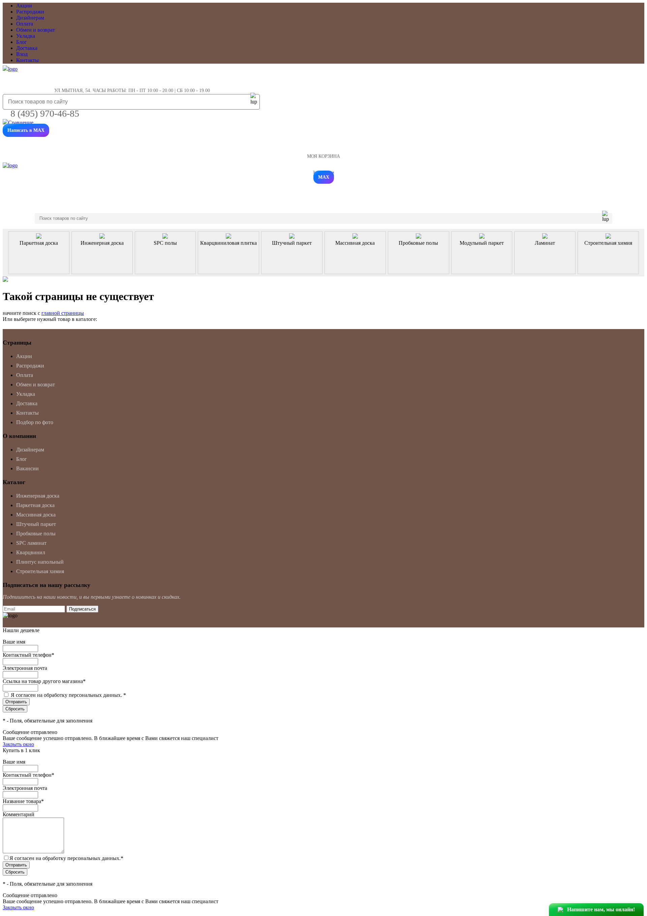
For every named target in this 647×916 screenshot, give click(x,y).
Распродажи (30, 11)
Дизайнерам (30, 18)
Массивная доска (36, 515)
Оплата (24, 24)
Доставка (26, 48)
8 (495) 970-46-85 (44, 113)
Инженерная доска (37, 496)
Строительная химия (40, 571)
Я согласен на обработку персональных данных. (68, 695)
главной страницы (62, 313)
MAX (323, 177)
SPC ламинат (31, 543)
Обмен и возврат (35, 30)
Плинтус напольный (40, 562)
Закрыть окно (18, 744)
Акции (24, 5)
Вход (22, 54)
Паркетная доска (35, 505)
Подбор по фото (34, 422)
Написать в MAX (25, 130)
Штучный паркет (36, 524)
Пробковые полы (36, 533)
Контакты (27, 60)
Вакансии (27, 468)
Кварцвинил (30, 552)
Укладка (25, 36)
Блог (21, 42)
